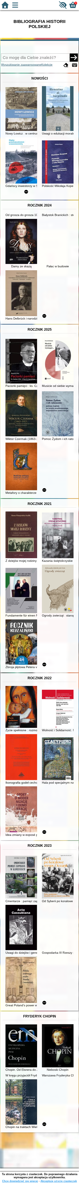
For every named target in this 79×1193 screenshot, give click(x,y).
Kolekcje (46, 64)
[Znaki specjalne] (74, 65)
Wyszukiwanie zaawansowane (21, 64)
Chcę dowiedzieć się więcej (20, 1181)
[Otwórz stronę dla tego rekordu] (22, 109)
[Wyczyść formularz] (66, 65)
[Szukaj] (74, 57)
